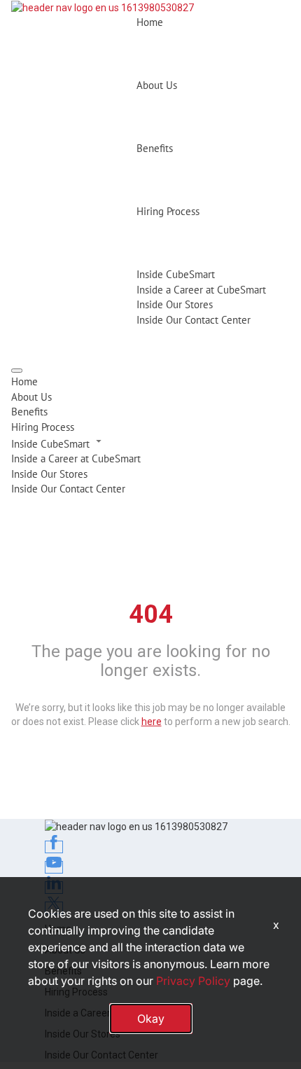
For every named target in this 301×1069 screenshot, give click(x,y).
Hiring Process (168, 211)
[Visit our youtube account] (54, 867)
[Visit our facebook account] (54, 847)
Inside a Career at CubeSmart (201, 289)
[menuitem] (150, 381)
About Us (156, 85)
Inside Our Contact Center (193, 319)
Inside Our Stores (174, 304)
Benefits (154, 148)
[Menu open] (16, 370)
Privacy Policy (193, 981)
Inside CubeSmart (175, 274)
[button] (150, 442)
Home (149, 22)
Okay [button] (150, 1019)
